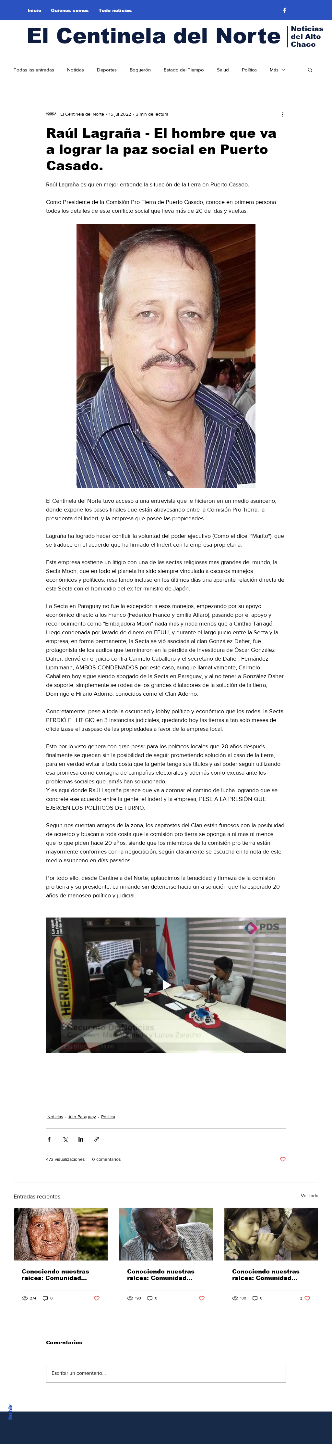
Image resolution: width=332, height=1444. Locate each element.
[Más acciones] (282, 114)
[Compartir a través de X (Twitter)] (65, 1139)
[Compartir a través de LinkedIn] (81, 1139)
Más (274, 69)
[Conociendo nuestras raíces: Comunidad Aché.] (271, 1234)
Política (249, 69)
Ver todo (309, 1195)
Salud (223, 69)
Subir (10, 1412)
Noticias (75, 69)
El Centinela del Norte (154, 36)
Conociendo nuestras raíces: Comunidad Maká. (161, 1274)
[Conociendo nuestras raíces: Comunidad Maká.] (166, 1234)
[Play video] (166, 985)
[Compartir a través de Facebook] (49, 1139)
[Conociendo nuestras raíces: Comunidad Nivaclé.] (61, 1234)
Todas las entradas (34, 69)
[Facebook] (284, 10)
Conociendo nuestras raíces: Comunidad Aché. (266, 1274)
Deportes (107, 69)
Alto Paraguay (82, 1116)
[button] (310, 69)
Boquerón (140, 69)
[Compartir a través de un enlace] (97, 1139)
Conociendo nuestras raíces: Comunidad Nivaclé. (55, 1274)
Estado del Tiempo (184, 69)
